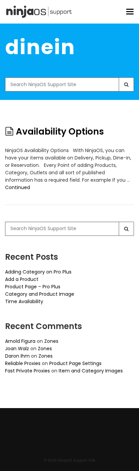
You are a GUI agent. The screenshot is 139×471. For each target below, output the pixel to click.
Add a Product (21, 279)
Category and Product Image (39, 294)
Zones (51, 341)
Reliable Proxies (22, 363)
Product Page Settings (75, 363)
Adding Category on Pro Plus (38, 271)
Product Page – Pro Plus (32, 286)
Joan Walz (17, 348)
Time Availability (24, 301)
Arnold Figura (20, 341)
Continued (17, 187)
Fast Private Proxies (27, 370)
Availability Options (60, 131)
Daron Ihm (17, 356)
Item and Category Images (91, 370)
